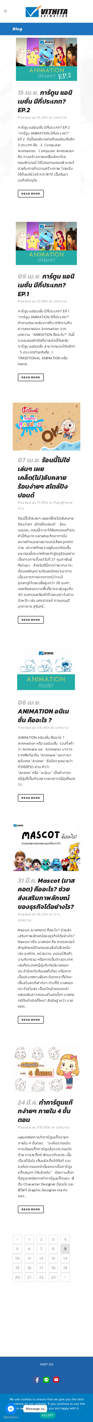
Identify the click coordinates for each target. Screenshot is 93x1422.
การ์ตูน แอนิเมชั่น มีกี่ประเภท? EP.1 (46, 285)
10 (17, 1258)
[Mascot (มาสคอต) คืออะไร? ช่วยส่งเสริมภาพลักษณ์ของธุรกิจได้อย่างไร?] (46, 847)
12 (41, 1258)
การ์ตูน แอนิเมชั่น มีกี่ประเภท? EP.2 (45, 101)
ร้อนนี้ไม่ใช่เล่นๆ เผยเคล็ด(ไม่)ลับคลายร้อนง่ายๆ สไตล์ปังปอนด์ (44, 477)
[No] (87, 1408)
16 (29, 1268)
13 (53, 1258)
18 (53, 1268)
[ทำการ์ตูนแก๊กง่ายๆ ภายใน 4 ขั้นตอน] (46, 1069)
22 (41, 1277)
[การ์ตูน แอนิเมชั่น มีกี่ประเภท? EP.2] (46, 59)
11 (29, 1258)
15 (17, 1268)
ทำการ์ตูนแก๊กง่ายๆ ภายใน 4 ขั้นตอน (45, 1111)
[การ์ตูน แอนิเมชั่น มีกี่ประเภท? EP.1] (46, 243)
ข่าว (21, 508)
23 (53, 1277)
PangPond (63, 502)
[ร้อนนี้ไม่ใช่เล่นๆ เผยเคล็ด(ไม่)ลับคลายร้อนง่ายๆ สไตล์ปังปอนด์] (46, 427)
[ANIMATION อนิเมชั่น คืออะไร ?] (46, 669)
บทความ (60, 117)
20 (17, 1277)
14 (65, 1258)
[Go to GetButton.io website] (11, 1417)
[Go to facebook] (10, 1408)
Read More (30, 194)
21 (29, 1277)
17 (41, 1268)
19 (65, 1268)
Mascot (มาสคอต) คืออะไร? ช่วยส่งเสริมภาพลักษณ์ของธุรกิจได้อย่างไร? (46, 893)
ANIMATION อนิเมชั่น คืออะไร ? (43, 715)
